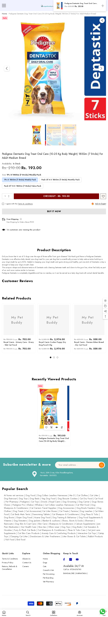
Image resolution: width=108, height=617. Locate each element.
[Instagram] (70, 559)
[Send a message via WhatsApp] (102, 611)
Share (102, 20)
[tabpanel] (18, 328)
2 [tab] (54, 357)
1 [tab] (50, 357)
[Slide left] (6, 68)
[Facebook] (64, 559)
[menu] (4, 5)
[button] (39, 134)
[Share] (102, 20)
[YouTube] (77, 559)
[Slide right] (101, 68)
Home (4, 13)
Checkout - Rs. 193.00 (56, 196)
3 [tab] (57, 357)
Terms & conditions (25, 204)
